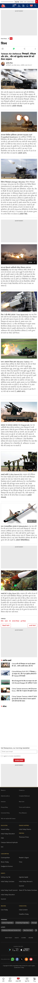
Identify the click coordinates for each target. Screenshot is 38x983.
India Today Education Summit (8, 897)
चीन (10, 621)
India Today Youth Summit (9, 890)
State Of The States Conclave (28, 890)
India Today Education (8, 834)
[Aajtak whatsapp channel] (12, 959)
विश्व (11, 38)
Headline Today (24, 914)
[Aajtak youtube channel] (31, 959)
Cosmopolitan (5, 857)
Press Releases (23, 813)
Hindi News (4, 38)
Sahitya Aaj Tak (5, 877)
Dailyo (17, 937)
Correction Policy (5, 813)
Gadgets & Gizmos (7, 866)
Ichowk (23, 937)
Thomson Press (24, 837)
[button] (34, 980)
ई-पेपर (21, 1)
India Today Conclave (7, 881)
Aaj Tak (17, 1)
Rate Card (21, 801)
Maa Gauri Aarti (28, 930)
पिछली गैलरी (5, 625)
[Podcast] (23, 6)
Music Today (5, 862)
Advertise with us (5, 796)
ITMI (2, 838)
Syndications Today (19, 967)
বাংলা (25, 1)
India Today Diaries (25, 829)
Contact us (21, 790)
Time (20, 862)
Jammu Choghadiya (7, 922)
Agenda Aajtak (23, 877)
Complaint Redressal (24, 796)
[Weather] (19, 6)
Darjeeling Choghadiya (22, 922)
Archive (30, 937)
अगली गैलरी (32, 625)
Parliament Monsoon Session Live (11, 930)
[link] (36, 1)
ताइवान (6, 621)
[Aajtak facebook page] (17, 959)
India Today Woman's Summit (25, 883)
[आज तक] (3, 5)
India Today (30, 1)
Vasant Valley (5, 829)
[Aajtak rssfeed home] (26, 959)
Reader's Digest (24, 857)
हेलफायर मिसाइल (15, 621)
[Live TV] (31, 6)
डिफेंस (2, 621)
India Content (23, 910)
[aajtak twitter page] (21, 959)
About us (3, 790)
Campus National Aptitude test (9, 844)
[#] (14, 49)
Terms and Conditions (24, 807)
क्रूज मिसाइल (23, 621)
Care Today (4, 910)
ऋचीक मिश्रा (9, 63)
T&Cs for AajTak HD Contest (8, 818)
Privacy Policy (4, 807)
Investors (3, 801)
